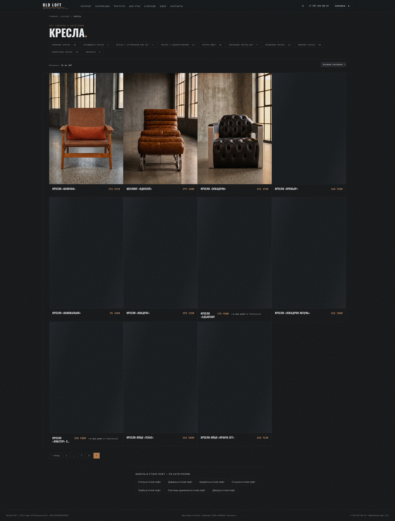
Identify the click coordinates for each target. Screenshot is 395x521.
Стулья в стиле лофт (243, 482)
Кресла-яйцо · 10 (212, 45)
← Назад (55, 455)
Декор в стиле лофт (223, 490)
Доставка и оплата (191, 515)
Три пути (119, 6)
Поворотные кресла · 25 (65, 52)
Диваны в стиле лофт (180, 482)
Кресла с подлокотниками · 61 (178, 45)
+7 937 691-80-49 (319, 6)
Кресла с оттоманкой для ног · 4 (135, 45)
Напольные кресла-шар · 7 (243, 45)
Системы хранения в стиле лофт (186, 490)
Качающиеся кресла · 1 (96, 45)
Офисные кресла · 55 (309, 45)
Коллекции (102, 6)
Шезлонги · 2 (93, 52)
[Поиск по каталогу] (303, 6)
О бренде (150, 6)
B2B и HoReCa (218, 515)
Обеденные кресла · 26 (278, 45)
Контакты (176, 6)
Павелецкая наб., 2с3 (378, 515)
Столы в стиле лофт (149, 482)
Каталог (86, 6)
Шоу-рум (134, 6)
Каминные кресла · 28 (64, 45)
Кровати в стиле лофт (212, 482)
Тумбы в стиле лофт (149, 490)
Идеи (163, 6)
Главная (53, 16)
